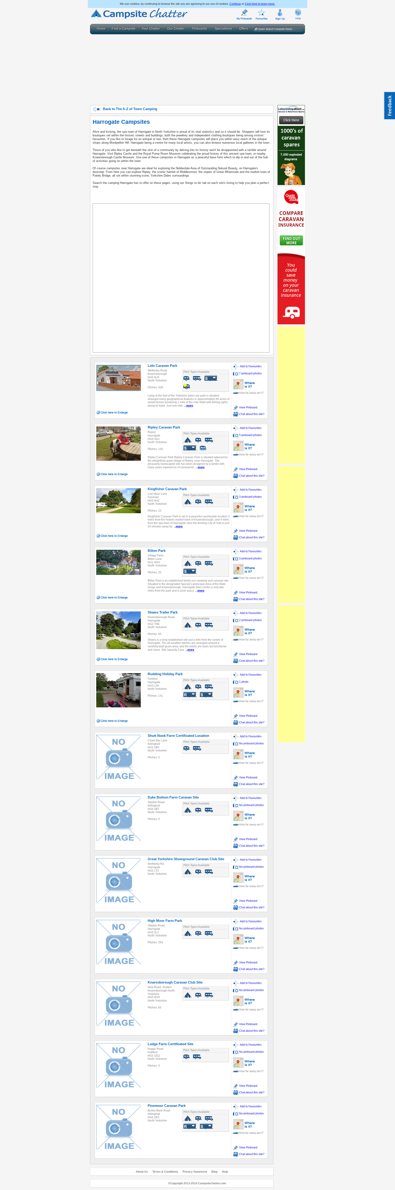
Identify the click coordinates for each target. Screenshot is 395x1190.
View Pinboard (247, 407)
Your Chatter (151, 28)
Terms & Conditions (165, 1171)
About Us (142, 1171)
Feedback (389, 105)
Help (225, 1171)
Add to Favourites (250, 366)
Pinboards (199, 28)
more (189, 405)
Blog (214, 1171)
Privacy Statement (195, 1171)
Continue (235, 3)
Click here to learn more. (260, 3)
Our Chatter (175, 28)
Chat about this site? (251, 414)
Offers (243, 28)
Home (101, 28)
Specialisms (223, 28)
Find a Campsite (124, 28)
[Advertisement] (197, 68)
